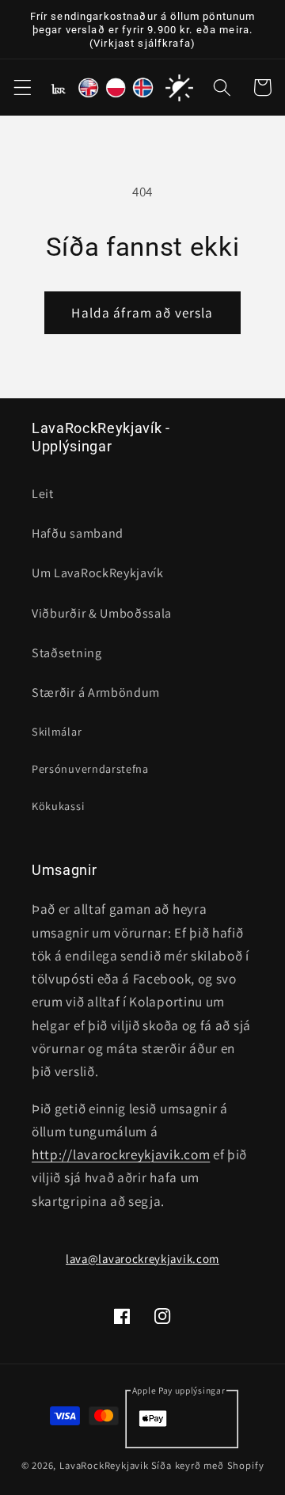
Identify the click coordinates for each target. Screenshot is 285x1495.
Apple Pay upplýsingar (179, 1390)
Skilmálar (57, 731)
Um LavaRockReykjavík (98, 573)
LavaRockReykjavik (104, 1465)
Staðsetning (67, 653)
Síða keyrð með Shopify (207, 1465)
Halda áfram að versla (142, 312)
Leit (43, 493)
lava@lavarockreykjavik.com (142, 1258)
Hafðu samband (78, 533)
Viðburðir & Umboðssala (102, 613)
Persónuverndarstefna (90, 768)
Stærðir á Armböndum (96, 692)
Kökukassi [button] (58, 805)
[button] (22, 88)
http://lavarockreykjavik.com (121, 1154)
